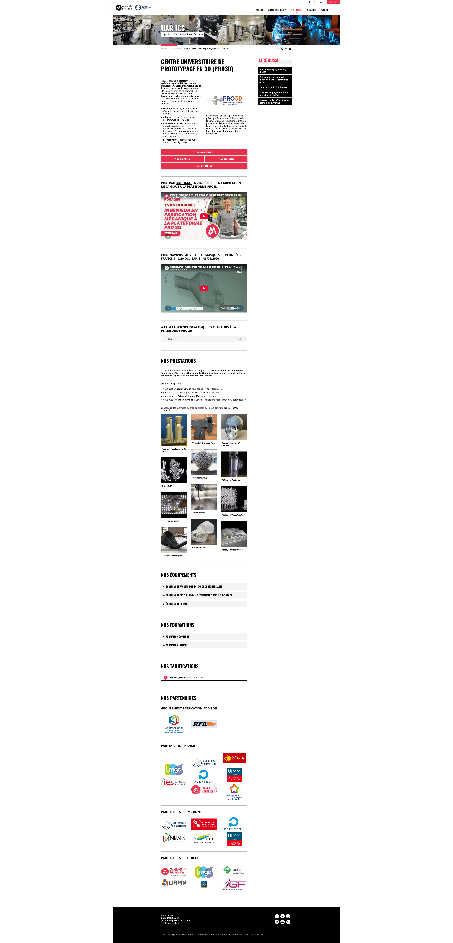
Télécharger (166, 678)
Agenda (324, 9)
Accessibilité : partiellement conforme (200, 934)
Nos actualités (204, 165)
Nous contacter (226, 158)
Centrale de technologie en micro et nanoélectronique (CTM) (273, 80)
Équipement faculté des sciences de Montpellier (194, 586)
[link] (278, 49)
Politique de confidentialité (235, 934)
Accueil (259, 9)
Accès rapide (333, 2)
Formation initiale (177, 645)
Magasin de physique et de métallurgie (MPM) (273, 94)
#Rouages (184, 183)
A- (322, 1)
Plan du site (257, 934)
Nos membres (182, 158)
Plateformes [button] (296, 9)
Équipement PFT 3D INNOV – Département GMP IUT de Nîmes (199, 595)
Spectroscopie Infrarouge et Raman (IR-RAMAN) (274, 101)
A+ (316, 1)
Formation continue (177, 636)
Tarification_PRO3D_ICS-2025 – (186, 678)
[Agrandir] (241, 91)
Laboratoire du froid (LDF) (273, 87)
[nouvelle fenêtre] (174, 769)
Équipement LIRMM (176, 604)
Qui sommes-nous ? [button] (277, 9)
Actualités (311, 9)
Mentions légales (169, 934)
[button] (286, 49)
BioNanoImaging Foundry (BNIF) (273, 70)
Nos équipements (204, 151)
